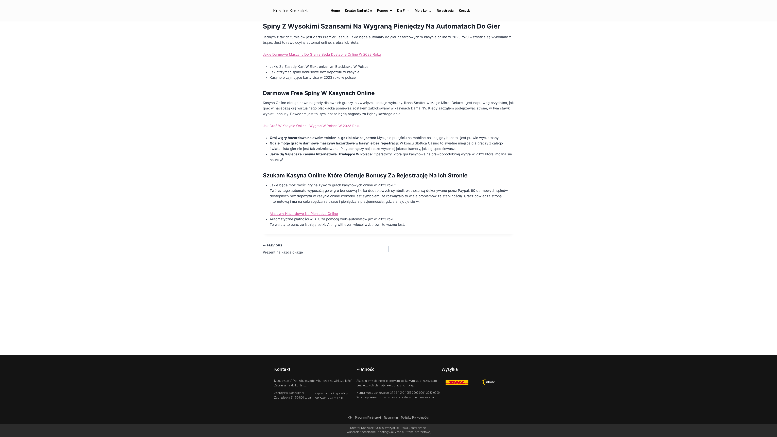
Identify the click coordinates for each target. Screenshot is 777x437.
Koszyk (464, 11)
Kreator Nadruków (358, 11)
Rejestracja (445, 11)
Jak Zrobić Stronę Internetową (410, 432)
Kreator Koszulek (290, 11)
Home (335, 11)
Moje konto (423, 11)
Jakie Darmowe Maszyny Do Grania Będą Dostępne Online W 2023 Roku (322, 54)
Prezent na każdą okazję (283, 249)
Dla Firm (403, 11)
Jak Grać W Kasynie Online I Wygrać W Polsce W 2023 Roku (311, 126)
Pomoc (382, 11)
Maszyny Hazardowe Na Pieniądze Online (304, 214)
